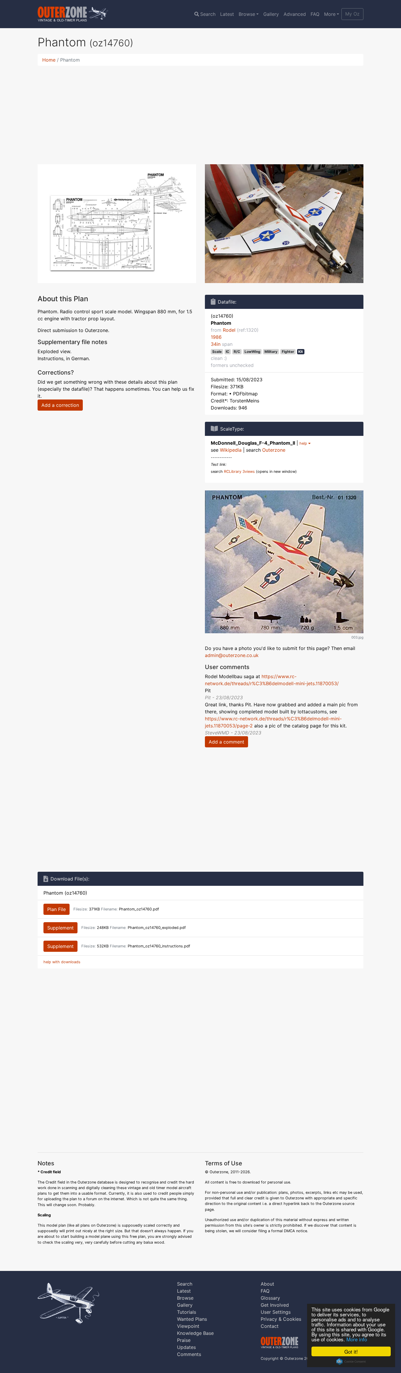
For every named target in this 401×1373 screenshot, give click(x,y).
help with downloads (61, 962)
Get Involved (275, 1305)
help (303, 443)
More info (356, 1339)
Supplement (60, 928)
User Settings (276, 1312)
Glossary (270, 1298)
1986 (216, 337)
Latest (227, 14)
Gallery (271, 14)
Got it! (351, 1351)
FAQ (315, 14)
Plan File (56, 909)
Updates (186, 1347)
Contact (270, 1326)
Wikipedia (231, 450)
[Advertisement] (200, 111)
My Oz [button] (352, 14)
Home (48, 60)
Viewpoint (188, 1326)
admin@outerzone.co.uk (232, 655)
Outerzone (273, 450)
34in (215, 344)
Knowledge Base (195, 1333)
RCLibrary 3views (239, 471)
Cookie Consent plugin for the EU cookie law (351, 1361)
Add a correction (60, 405)
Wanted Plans (192, 1319)
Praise (184, 1340)
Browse (247, 14)
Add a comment (226, 742)
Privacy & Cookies (281, 1319)
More (330, 14)
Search (207, 14)
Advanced (295, 14)
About (267, 1284)
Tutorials (186, 1312)
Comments (189, 1354)
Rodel (229, 330)
